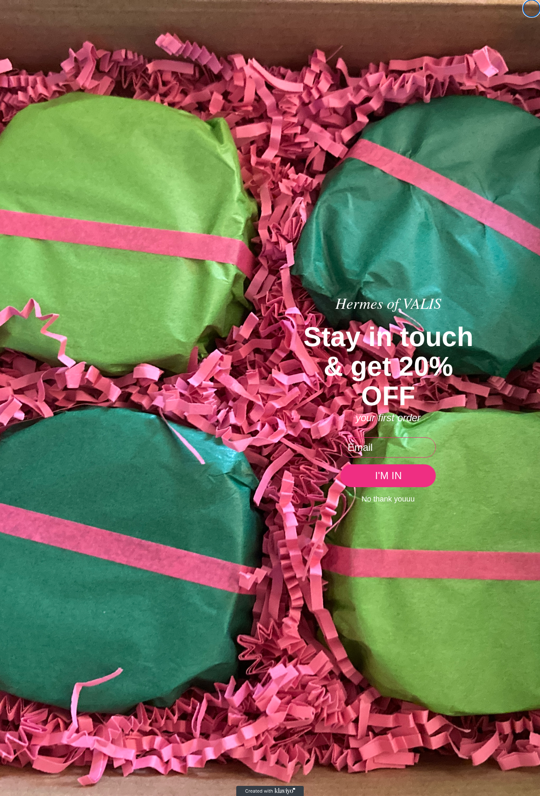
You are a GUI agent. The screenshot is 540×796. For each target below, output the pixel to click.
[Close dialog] (531, 8)
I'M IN (388, 475)
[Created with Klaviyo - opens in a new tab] (270, 791)
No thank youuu (388, 499)
